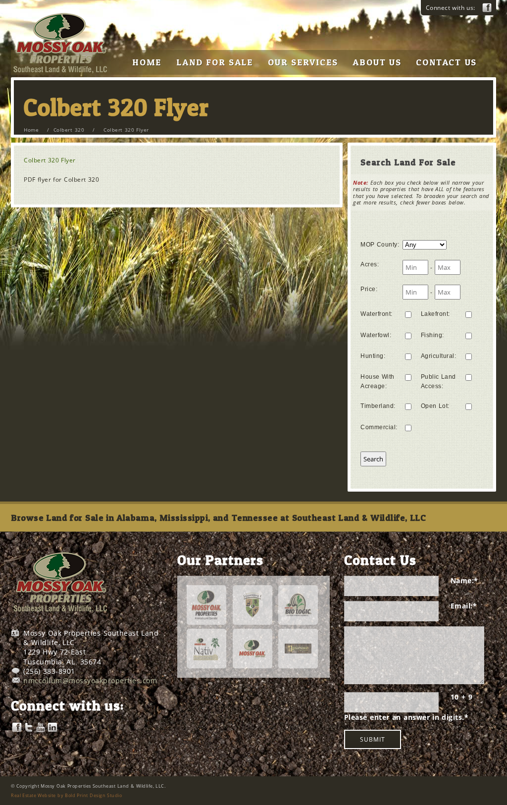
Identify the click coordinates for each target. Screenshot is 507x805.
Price (368, 289)
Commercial (379, 427)
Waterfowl (375, 335)
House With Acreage (377, 381)
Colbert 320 (68, 129)
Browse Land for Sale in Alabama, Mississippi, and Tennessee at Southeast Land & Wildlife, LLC (218, 517)
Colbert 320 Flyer (50, 160)
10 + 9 (461, 697)
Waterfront (376, 313)
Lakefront (435, 313)
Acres (369, 264)
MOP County (379, 244)
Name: (464, 580)
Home (31, 129)
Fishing (432, 335)
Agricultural (438, 355)
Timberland (378, 405)
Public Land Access (438, 381)
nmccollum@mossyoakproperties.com (90, 680)
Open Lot (435, 405)
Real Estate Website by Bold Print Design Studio (66, 795)
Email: (464, 605)
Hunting (372, 355)
